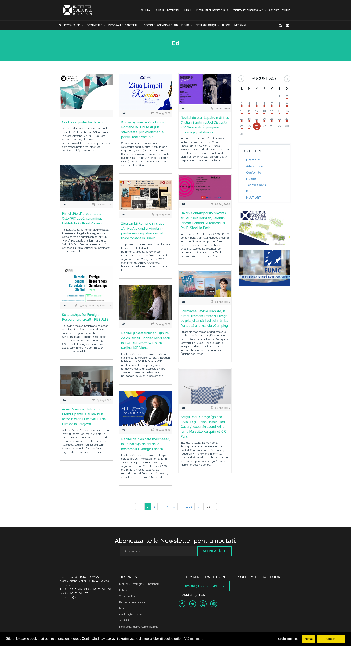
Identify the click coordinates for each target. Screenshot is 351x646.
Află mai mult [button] (193, 638)
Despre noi (173, 10)
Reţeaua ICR (72, 25)
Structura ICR (127, 596)
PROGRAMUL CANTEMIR (123, 25)
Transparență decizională (248, 10)
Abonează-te (214, 551)
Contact (274, 10)
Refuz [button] (309, 638)
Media (187, 10)
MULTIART (253, 197)
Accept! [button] (331, 638)
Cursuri (159, 10)
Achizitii (124, 620)
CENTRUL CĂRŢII (206, 25)
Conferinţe (253, 172)
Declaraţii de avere (130, 614)
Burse (226, 25)
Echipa (123, 590)
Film (249, 191)
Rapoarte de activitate (132, 602)
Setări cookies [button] (288, 638)
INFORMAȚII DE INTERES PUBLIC (212, 10)
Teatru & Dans (256, 185)
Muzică (251, 178)
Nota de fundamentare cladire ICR (139, 626)
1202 (189, 506)
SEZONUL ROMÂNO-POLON (161, 25)
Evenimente (94, 25)
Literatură (253, 160)
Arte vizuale (254, 166)
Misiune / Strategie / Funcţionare (139, 584)
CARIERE (286, 10)
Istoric (122, 608)
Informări (240, 25)
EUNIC (185, 25)
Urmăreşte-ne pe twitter (204, 586)
